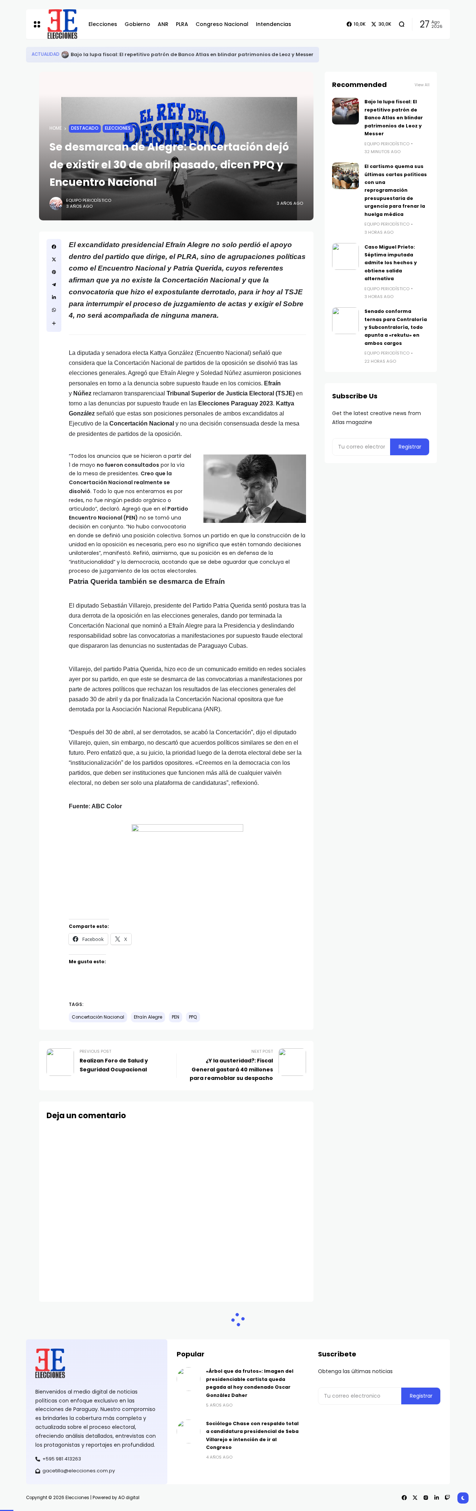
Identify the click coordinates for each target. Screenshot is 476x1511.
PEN (175, 1017)
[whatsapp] (54, 310)
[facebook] (54, 247)
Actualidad (46, 54)
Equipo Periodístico (88, 200)
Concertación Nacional (98, 1017)
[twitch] (447, 1497)
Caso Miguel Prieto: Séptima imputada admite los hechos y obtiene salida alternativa (390, 263)
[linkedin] (54, 297)
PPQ (193, 1017)
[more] (54, 323)
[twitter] (54, 259)
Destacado (85, 128)
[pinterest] (54, 272)
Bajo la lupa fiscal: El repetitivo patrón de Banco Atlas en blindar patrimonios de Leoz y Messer (192, 54)
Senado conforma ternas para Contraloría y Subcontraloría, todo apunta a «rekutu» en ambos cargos (395, 327)
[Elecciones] (62, 24)
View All (422, 85)
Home (55, 128)
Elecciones (118, 128)
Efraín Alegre (148, 1017)
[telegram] (54, 284)
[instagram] (425, 1497)
